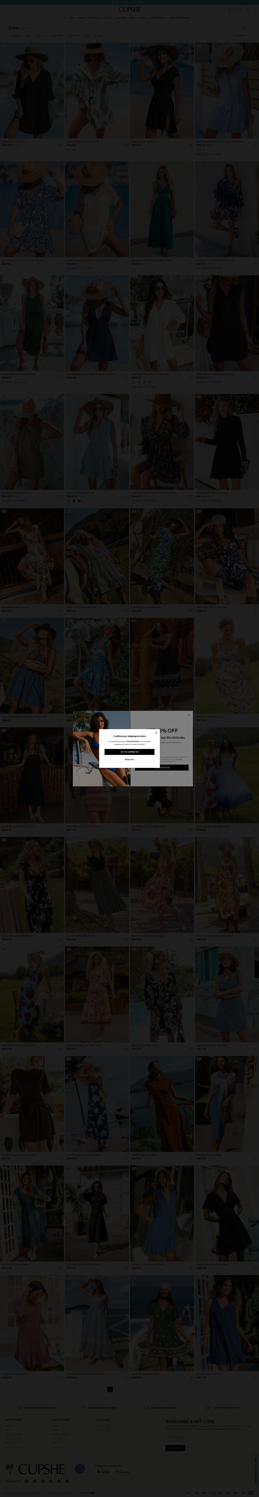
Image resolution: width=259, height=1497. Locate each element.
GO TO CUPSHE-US (129, 752)
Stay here (129, 759)
